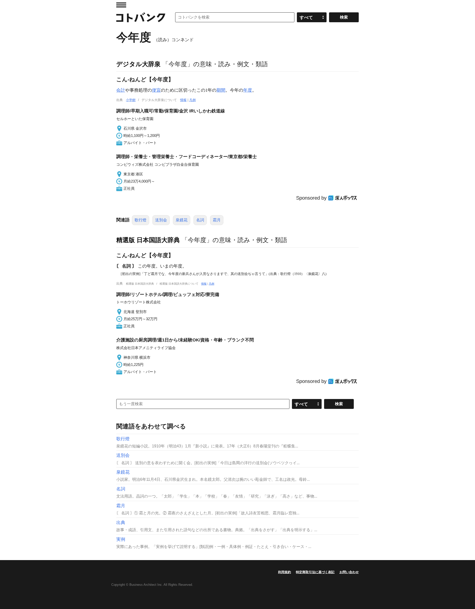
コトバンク (140, 17)
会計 (120, 90)
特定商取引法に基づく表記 (315, 572)
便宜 (156, 90)
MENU (121, 5)
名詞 (200, 220)
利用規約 (284, 572)
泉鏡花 (182, 220)
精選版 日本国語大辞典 (148, 239)
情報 (183, 100)
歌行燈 (140, 220)
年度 (247, 90)
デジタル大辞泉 (138, 64)
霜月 (217, 220)
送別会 (161, 220)
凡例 (192, 100)
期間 (220, 90)
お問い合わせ (349, 572)
